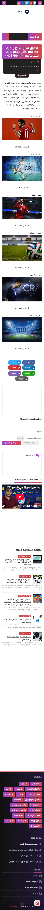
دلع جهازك (33, 70)
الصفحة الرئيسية (32, 66)
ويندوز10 (21, 820)
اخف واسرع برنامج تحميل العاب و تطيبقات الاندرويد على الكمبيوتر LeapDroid (18, 562)
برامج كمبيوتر (33, 794)
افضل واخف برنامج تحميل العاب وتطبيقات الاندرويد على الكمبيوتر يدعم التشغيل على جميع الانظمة (17, 601)
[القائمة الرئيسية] (5, 36)
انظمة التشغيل (32, 789)
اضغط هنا (18, 147)
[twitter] (27, 3)
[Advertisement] (23, 528)
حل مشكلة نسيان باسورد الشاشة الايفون (23, 861)
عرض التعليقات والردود (11, 442)
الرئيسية (33, 37)
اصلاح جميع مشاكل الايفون (28, 844)
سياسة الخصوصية (31, 887)
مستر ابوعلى (12, 906)
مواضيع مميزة (32, 815)
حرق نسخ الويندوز (31, 799)
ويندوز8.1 (34, 826)
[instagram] (19, 3)
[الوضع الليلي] (37, 903)
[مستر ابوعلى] (22, 11)
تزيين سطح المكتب (16, 66)
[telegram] (34, 3)
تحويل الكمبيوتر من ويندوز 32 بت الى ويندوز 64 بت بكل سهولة (17, 581)
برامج (8, 789)
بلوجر (19, 794)
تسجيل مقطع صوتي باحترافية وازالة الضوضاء (19, 638)
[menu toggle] (40, 3)
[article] (22, 394)
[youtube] (31, 3)
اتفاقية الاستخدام (32, 881)
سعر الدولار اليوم (18, 810)
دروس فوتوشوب (18, 804)
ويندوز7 (8, 820)
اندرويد (23, 783)
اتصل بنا (35, 893)
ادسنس (35, 783)
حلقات (16, 799)
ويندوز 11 (34, 820)
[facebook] (23, 3)
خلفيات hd (34, 804)
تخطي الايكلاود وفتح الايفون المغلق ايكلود (23, 849)
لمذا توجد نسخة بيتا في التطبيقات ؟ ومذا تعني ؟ (17, 620)
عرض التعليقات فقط (30, 442)
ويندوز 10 (17, 815)
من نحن (35, 876)
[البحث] (4, 3)
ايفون (18, 789)
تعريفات (8, 794)
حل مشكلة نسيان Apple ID (29, 855)
